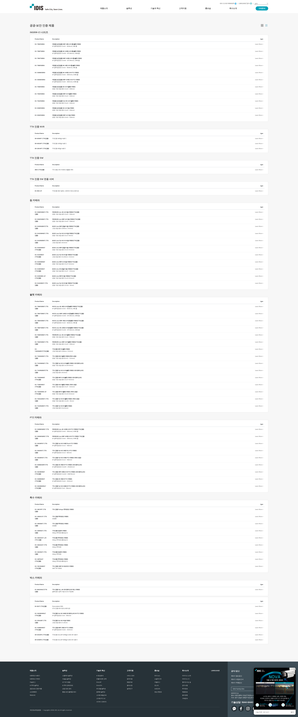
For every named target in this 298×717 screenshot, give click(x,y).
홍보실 (208, 8)
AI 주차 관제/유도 (67, 685)
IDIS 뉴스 (157, 675)
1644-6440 (247, 702)
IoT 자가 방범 (66, 682)
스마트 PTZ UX (100, 698)
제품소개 (104, 8)
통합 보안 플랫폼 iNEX (69, 692)
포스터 (156, 685)
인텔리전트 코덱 (101, 679)
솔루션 (129, 8)
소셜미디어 (157, 679)
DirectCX (99, 685)
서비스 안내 (130, 675)
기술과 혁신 (155, 8)
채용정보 (185, 692)
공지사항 (185, 685)
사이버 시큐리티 (101, 702)
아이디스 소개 (186, 675)
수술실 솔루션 (66, 679)
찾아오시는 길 (186, 682)
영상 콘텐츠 (158, 692)
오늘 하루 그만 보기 (262, 712)
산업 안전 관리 (66, 689)
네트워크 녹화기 (35, 675)
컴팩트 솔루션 (100, 692)
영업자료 (129, 682)
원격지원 (129, 679)
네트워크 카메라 (35, 679)
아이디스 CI (185, 679)
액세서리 (32, 695)
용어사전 (129, 685)
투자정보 (185, 689)
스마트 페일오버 (101, 695)
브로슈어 (157, 689)
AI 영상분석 (99, 675)
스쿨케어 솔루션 (67, 675)
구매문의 (261, 8)
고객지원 (182, 8)
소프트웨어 (33, 692)
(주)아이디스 (53, 7)
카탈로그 (157, 682)
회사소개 (233, 8)
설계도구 (129, 689)
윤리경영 (185, 695)
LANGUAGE (215, 671)
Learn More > (259, 44)
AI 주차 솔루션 (34, 685)
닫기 (292, 712)
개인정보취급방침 (35, 710)
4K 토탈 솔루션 (101, 689)
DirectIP (98, 682)
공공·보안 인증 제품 (36, 689)
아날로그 (32, 682)
